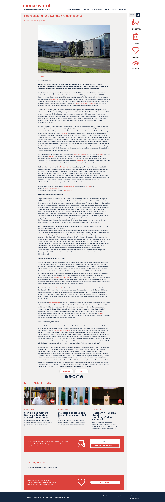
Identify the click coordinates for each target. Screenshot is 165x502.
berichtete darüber (80, 154)
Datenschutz (47, 497)
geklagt (100, 313)
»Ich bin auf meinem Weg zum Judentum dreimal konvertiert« (36, 415)
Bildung (43, 467)
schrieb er (64, 133)
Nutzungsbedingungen (61, 497)
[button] (66, 376)
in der (85, 103)
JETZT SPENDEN (105, 482)
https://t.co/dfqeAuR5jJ (52, 188)
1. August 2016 (67, 190)
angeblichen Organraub (61, 277)
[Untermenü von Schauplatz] (101, 9)
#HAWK (88, 186)
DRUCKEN (66, 371)
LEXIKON (136, 43)
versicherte (79, 161)
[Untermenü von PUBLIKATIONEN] (116, 9)
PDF (81, 371)
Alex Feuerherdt (29, 21)
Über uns (28, 497)
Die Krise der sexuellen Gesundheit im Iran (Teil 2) (72, 415)
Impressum (37, 497)
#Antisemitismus (69, 186)
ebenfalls (100, 154)
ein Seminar (55, 99)
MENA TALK (136, 69)
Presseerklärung (65, 167)
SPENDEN (135, 57)
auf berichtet (62, 330)
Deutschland (52, 467)
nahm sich (51, 156)
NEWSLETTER (136, 29)
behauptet (59, 288)
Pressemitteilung (54, 303)
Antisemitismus (33, 467)
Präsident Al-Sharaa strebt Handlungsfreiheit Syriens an (104, 416)
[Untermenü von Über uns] (126, 9)
